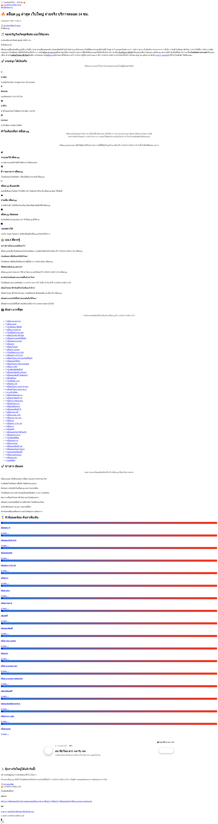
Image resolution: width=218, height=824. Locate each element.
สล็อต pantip (11, 324)
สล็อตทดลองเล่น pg (14, 395)
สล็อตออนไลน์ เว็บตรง (16, 449)
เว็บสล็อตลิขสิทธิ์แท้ (15, 369)
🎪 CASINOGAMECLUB (11, 5)
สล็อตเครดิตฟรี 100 (14, 446)
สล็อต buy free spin (14, 418)
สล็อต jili (10, 421)
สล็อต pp (10, 426)
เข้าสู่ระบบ (30, 812)
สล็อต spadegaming (14, 455)
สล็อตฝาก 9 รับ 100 (14, 423)
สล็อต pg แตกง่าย (14, 330)
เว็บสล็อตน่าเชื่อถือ (14, 327)
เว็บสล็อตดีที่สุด (13, 438)
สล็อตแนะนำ (12, 458)
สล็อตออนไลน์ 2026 (16, 801)
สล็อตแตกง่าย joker (14, 341)
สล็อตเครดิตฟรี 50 (14, 409)
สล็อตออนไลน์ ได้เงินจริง (17, 432)
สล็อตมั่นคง (11, 378)
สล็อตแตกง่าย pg (13, 435)
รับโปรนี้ (167, 750)
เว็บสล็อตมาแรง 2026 (15, 352)
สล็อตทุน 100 (12, 384)
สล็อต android (12, 443)
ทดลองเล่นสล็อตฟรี (14, 452)
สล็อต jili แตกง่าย (14, 321)
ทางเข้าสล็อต (12, 392)
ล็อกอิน (4, 7)
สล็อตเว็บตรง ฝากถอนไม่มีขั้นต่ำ (20, 358)
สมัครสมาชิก (20, 812)
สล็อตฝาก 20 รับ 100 (15, 355)
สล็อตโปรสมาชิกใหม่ (15, 335)
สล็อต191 (10, 344)
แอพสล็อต (11, 460)
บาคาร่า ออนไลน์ (162, 55)
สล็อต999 (10, 429)
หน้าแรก (4, 801)
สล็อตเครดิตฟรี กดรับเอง (16, 372)
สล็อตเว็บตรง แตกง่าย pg (16, 389)
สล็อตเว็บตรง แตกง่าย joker (17, 387)
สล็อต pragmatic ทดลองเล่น (81, 801)
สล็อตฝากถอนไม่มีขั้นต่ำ (16, 338)
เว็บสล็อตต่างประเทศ (15, 333)
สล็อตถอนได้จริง (13, 361)
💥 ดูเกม (17, 25)
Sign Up (10, 7)
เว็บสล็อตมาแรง (13, 381)
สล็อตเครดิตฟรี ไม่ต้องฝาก (17, 375)
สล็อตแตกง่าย (12, 440)
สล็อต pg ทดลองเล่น (15, 401)
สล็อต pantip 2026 (14, 415)
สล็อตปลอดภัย (65, 801)
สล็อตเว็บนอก (12, 347)
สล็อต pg (50, 55)
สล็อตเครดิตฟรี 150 (14, 398)
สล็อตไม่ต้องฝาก (13, 406)
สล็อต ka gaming (13, 350)
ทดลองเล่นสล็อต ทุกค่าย (33, 801)
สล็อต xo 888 (12, 367)
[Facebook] (1, 820)
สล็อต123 (47, 801)
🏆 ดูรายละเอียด (7, 25)
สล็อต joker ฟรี (12, 412)
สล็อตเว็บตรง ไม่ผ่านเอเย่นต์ (18, 364)
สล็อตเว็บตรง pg (13, 404)
